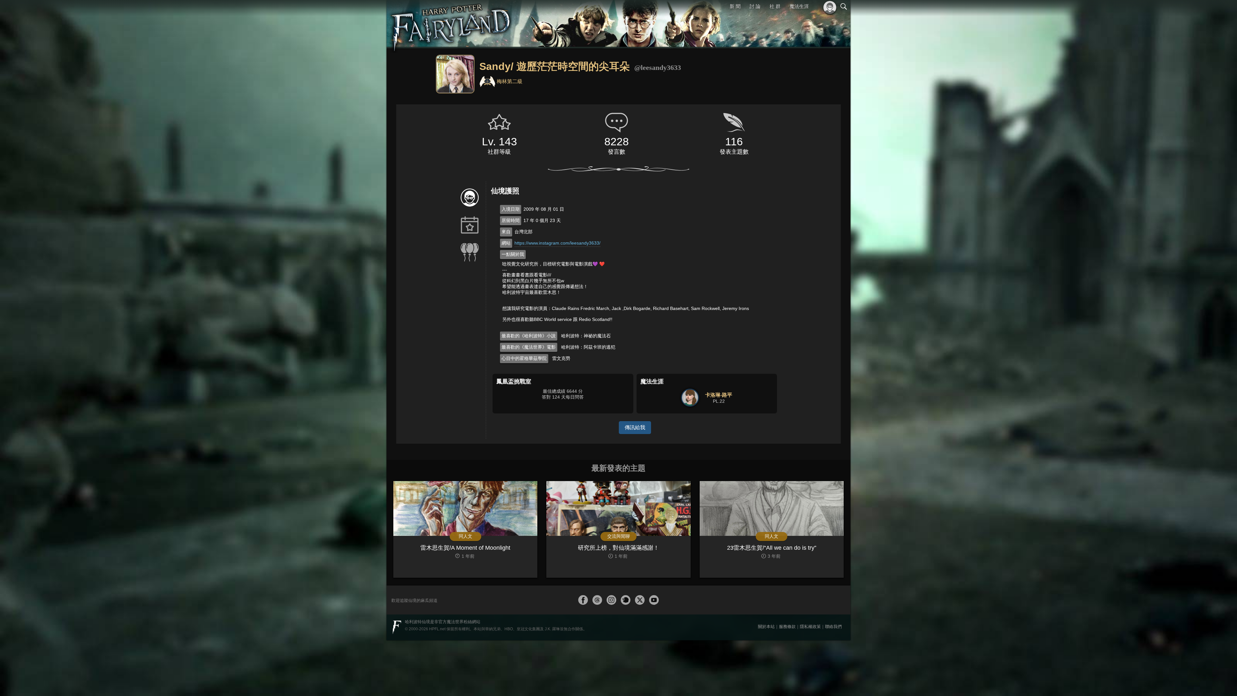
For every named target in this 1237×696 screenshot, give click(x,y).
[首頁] (451, 24)
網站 (506, 243)
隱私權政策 (810, 626)
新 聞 (736, 6)
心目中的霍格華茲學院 (524, 358)
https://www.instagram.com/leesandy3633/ (557, 243)
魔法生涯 (799, 6)
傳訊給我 (635, 427)
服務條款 (787, 626)
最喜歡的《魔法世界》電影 (529, 347)
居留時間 (511, 220)
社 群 (775, 6)
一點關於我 (513, 254)
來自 (506, 231)
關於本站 (766, 626)
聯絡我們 (833, 626)
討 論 (755, 6)
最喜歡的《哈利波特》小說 (529, 335)
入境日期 (511, 209)
